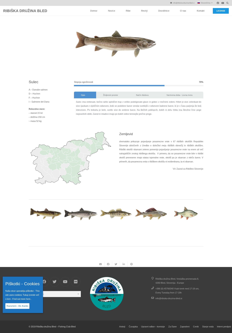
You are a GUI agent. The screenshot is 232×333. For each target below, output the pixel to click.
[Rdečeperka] (186, 213)
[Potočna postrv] (46, 213)
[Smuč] (116, 213)
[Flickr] (76, 282)
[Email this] (100, 264)
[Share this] (108, 264)
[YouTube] (222, 3)
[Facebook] (217, 3)
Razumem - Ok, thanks (17, 306)
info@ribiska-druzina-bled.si (168, 298)
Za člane (172, 326)
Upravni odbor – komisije (153, 326)
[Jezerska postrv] (81, 213)
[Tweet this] (116, 264)
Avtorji (122, 326)
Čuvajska (133, 326)
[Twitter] (55, 282)
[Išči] (227, 3)
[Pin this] (131, 264)
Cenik (196, 326)
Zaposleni (185, 326)
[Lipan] (151, 213)
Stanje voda (208, 326)
